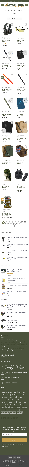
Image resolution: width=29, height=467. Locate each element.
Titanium (13, 410)
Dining (8, 394)
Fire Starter (4, 397)
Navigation (19, 402)
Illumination (4, 402)
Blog (19, 462)
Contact (18, 461)
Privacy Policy (19, 460)
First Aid (10, 397)
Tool (17, 410)
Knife (15, 402)
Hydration (19, 399)
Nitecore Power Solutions (12, 377)
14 (22, 222)
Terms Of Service (9, 460)
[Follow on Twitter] (8, 355)
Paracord (4, 404)
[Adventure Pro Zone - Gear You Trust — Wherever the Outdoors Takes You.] (14, 5)
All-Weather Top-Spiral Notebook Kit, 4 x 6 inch (7, 162)
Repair (25, 404)
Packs (25, 402)
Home (7, 11)
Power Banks (10, 404)
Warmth (3, 412)
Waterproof (13, 412)
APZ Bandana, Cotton (5, 187)
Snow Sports (24, 407)
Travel (21, 410)
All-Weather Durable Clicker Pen (7, 66)
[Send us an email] (11, 355)
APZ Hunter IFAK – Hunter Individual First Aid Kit (7, 215)
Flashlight (19, 397)
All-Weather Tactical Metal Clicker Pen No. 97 (21, 91)
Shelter (7, 407)
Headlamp (4, 399)
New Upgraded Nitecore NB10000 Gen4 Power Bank (16, 373)
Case (24, 392)
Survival (3, 410)
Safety (3, 407)
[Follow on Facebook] (2, 355)
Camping (20, 392)
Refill (21, 404)
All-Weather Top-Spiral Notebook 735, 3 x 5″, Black (6, 138)
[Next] (14, 225)
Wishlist (14, 462)
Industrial (10, 402)
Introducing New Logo (11, 382)
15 (25, 222)
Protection (16, 404)
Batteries (10, 392)
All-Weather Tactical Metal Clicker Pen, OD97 (7, 114)
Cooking (3, 394)
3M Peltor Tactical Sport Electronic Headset (6, 40)
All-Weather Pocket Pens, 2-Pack (7, 90)
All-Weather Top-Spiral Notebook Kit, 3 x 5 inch (21, 138)
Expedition (23, 394)
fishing (14, 397)
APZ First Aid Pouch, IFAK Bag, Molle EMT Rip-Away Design (21, 188)
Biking (15, 392)
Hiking (9, 399)
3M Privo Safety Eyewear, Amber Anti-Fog (20, 40)
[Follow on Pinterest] (13, 355)
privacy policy (19, 444)
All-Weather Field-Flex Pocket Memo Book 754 (21, 67)
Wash (8, 412)
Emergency (16, 394)
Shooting (12, 407)
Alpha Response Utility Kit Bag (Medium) (20, 162)
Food (24, 397)
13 (18, 222)
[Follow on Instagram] (5, 355)
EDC (12, 394)
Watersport (19, 412)
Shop (13, 11)
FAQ (10, 462)
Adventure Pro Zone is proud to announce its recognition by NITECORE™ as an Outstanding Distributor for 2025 (16, 367)
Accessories (4, 392)
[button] (2, 5)
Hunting (13, 399)
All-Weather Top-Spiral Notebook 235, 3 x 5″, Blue (21, 114)
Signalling (18, 407)
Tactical (8, 410)
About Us (23, 461)
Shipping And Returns (9, 461)
